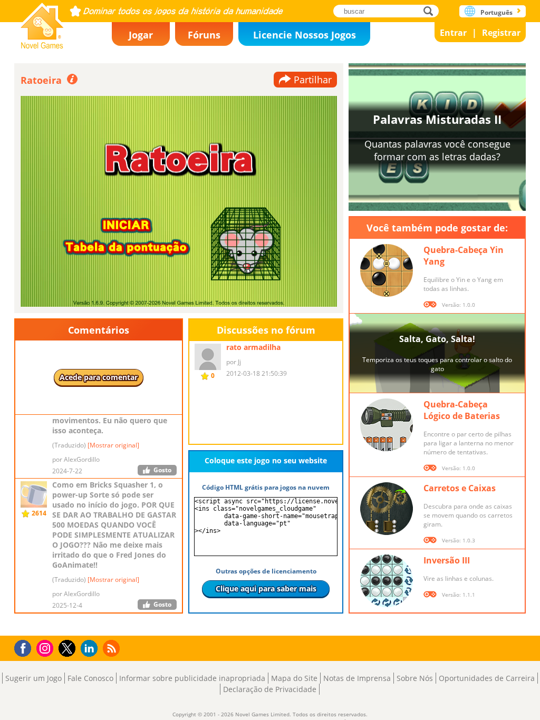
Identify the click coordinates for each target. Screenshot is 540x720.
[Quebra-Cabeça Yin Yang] (386, 270)
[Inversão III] (386, 580)
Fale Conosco (90, 678)
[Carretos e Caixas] (386, 508)
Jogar (141, 34)
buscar (431, 10)
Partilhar (313, 79)
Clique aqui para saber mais (266, 588)
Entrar (453, 32)
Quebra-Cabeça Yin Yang (463, 255)
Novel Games (42, 22)
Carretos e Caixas (459, 488)
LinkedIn (91, 648)
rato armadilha (253, 347)
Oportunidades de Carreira (487, 678)
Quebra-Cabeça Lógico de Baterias (461, 410)
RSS (112, 648)
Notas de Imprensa (357, 678)
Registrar (501, 32)
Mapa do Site (294, 678)
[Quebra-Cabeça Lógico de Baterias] (386, 424)
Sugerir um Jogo (33, 678)
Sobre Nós (415, 678)
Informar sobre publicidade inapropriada (192, 678)
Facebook (25, 647)
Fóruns (204, 34)
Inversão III (446, 560)
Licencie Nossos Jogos (304, 34)
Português (496, 12)
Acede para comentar (99, 377)
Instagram (46, 647)
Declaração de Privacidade (269, 689)
